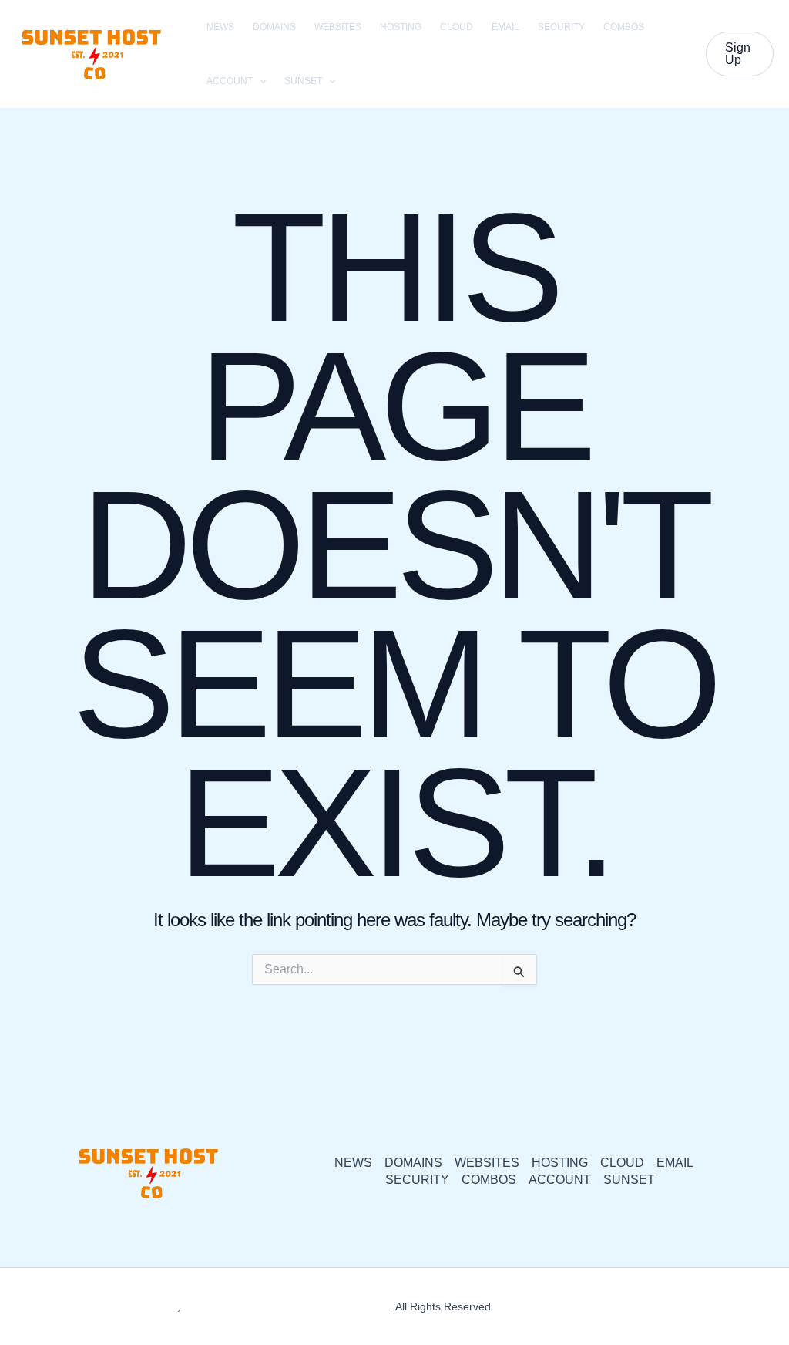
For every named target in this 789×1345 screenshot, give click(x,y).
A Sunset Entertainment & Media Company (286, 1306)
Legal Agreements (660, 1306)
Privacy (514, 1306)
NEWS (220, 27)
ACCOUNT (229, 81)
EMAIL (505, 27)
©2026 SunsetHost (131, 1306)
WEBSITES (337, 27)
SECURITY (561, 27)
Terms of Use (574, 1306)
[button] (259, 81)
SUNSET (303, 81)
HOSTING (400, 27)
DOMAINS (274, 27)
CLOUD (456, 27)
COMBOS (623, 27)
